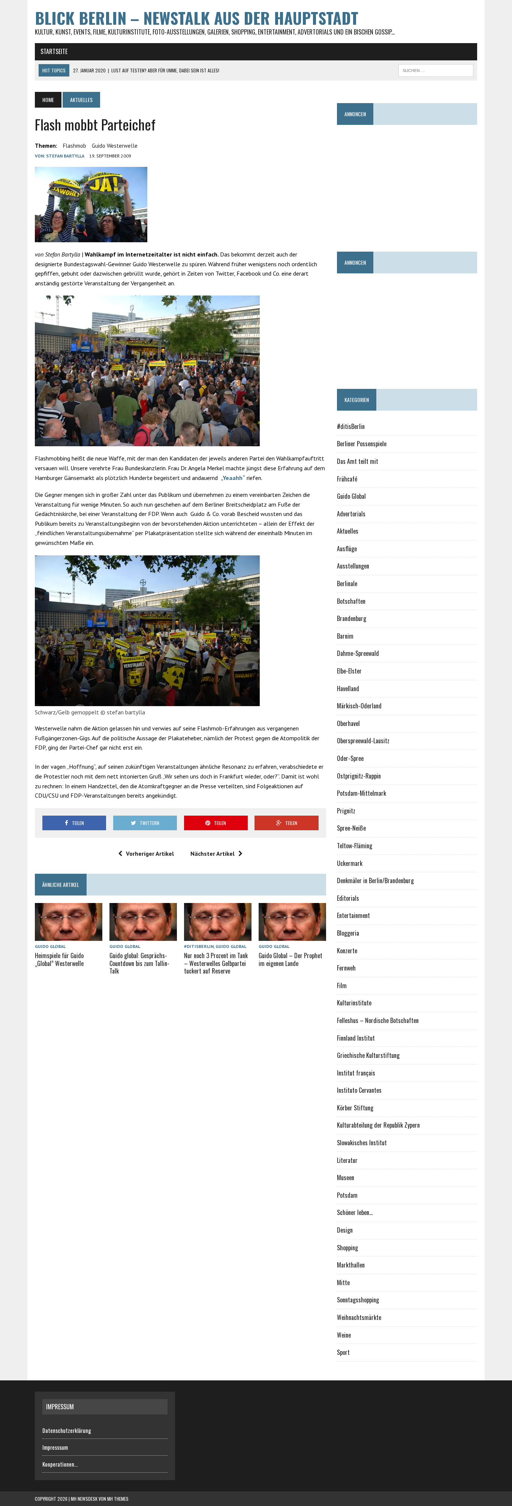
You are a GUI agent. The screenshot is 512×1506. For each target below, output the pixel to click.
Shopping (347, 1247)
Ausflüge (347, 548)
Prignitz (346, 810)
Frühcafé (347, 478)
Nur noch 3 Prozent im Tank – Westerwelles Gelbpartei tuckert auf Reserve (216, 963)
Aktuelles (347, 531)
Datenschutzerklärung (66, 1430)
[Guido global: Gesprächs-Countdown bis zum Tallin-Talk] (143, 935)
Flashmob (74, 145)
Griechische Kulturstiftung (368, 1055)
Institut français (356, 1072)
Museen (345, 1177)
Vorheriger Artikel (150, 853)
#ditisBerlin (199, 946)
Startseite (53, 51)
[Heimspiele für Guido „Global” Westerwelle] (68, 935)
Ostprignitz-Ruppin (359, 775)
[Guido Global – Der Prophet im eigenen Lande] (292, 935)
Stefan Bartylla (65, 156)
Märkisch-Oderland (359, 705)
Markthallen (351, 1264)
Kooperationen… (60, 1464)
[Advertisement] (424, 184)
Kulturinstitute (354, 1002)
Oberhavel (348, 723)
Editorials (348, 898)
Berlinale (347, 583)
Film (342, 985)
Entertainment (353, 915)
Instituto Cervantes (359, 1090)
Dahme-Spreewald (358, 653)
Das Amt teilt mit (357, 461)
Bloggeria (348, 933)
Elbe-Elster (349, 670)
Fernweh (346, 967)
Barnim (345, 636)
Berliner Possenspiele (361, 443)
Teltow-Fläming (354, 845)
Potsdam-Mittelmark (361, 793)
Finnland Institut (356, 1038)
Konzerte (347, 950)
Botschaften (351, 601)
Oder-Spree (350, 758)
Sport (343, 1352)
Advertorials (351, 513)
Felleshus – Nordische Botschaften (378, 1020)
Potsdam (347, 1195)
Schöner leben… (355, 1212)
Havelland (348, 688)
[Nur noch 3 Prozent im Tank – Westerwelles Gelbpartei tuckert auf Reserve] (218, 935)
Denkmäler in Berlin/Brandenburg (375, 880)
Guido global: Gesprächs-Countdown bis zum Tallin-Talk (139, 963)
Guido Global (50, 946)
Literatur (347, 1160)
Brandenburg (351, 618)
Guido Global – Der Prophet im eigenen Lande (290, 959)
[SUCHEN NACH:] (435, 69)
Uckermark (349, 863)
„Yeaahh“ (233, 478)
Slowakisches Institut (362, 1142)
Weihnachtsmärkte (359, 1317)
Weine (344, 1335)
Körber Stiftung (355, 1107)
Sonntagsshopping (358, 1299)
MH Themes (118, 1499)
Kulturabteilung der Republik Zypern (378, 1125)
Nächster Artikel (212, 853)
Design (345, 1230)
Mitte (343, 1282)
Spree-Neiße (351, 828)
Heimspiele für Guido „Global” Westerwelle (59, 959)
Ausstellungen (353, 565)
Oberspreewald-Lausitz (363, 740)
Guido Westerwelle (115, 145)
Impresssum (55, 1447)
